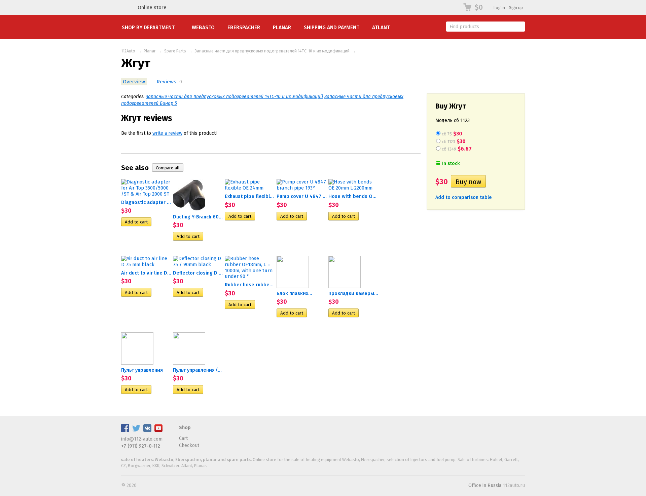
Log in (499, 7)
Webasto (203, 28)
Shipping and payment (331, 28)
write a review (167, 133)
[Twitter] (136, 430)
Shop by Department (148, 28)
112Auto (128, 50)
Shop (185, 427)
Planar (282, 28)
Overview (134, 82)
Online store (152, 7)
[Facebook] (125, 430)
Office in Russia (484, 485)
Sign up (516, 7)
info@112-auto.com (142, 439)
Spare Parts (175, 50)
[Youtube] (158, 430)
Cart (183, 438)
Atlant (381, 28)
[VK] (147, 430)
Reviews (166, 82)
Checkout (189, 445)
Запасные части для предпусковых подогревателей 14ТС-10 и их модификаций (272, 50)
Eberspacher (243, 28)
